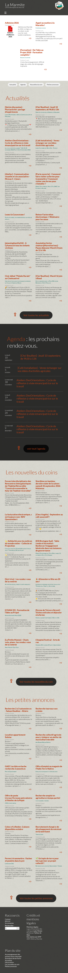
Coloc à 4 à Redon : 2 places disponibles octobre (17, 828)
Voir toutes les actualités (36, 315)
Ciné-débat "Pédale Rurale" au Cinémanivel (17, 277)
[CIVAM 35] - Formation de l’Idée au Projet (17, 611)
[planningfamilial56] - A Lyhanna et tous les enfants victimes (17, 245)
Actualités (17, 98)
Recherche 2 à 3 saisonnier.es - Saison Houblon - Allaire (18, 709)
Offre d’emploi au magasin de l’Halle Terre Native (49, 767)
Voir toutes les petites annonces (36, 898)
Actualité (12, 85)
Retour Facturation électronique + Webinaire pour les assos (47, 217)
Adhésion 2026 (12, 23)
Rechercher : (9, 926)
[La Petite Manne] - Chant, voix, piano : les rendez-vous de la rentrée (18, 642)
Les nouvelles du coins (32, 472)
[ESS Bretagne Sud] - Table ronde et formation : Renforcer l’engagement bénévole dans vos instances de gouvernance (48, 546)
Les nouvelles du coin (12, 964)
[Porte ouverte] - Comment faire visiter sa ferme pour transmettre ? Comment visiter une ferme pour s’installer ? (48, 179)
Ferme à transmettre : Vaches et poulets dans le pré (18, 859)
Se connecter (9, 923)
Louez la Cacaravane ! (15, 214)
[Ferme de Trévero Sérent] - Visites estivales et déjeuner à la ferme (49, 612)
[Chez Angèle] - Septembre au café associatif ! (49, 515)
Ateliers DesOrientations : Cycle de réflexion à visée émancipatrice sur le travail (17, 143)
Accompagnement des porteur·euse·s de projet (13, 955)
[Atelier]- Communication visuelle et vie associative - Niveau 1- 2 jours (17, 176)
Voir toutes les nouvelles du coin (36, 681)
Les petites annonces (30, 699)
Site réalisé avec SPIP (34, 937)
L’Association (9, 962)
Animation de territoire (13, 958)
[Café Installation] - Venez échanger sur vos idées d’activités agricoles (47, 143)
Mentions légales (32, 927)
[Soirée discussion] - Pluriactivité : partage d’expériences (15, 109)
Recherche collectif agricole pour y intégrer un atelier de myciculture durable (48, 737)
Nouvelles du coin (36, 85)
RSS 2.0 (7, 921)
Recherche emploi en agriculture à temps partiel (48, 796)
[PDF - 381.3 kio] (10, 29)
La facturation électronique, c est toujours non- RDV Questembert (18, 516)
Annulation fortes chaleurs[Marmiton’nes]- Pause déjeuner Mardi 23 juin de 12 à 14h (49, 246)
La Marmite (15, 4)
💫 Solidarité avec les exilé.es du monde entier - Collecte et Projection (18, 543)
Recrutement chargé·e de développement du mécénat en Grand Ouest (48, 829)
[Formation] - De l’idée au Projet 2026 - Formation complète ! (31, 52)
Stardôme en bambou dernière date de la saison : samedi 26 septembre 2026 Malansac (48, 485)
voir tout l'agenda (36, 448)
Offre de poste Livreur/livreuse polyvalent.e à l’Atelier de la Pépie (18, 798)
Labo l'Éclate (37, 931)
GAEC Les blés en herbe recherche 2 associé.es (15, 767)
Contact (8, 919)
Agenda (23, 85)
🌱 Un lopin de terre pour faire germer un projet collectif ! (47, 860)
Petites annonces (53, 85)
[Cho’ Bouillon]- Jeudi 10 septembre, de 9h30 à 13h (47, 108)
